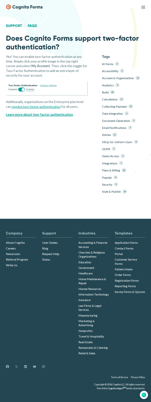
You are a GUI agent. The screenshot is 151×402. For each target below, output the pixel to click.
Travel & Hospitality (91, 336)
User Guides (50, 242)
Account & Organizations (119, 78)
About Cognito (15, 242)
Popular (109, 177)
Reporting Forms (125, 286)
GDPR (108, 149)
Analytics (110, 85)
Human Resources (89, 288)
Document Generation (118, 120)
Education (84, 262)
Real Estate (85, 342)
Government (86, 267)
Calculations (112, 99)
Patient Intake (124, 269)
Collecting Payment (117, 106)
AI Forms (109, 64)
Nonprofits (85, 330)
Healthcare (85, 273)
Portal (119, 254)
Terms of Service (119, 377)
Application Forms (126, 242)
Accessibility (112, 71)
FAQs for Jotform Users (119, 142)
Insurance (84, 300)
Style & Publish (114, 191)
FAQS (32, 25)
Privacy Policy (138, 377)
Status (46, 259)
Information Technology (93, 294)
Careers (11, 248)
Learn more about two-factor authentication (39, 114)
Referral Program (17, 259)
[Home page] (24, 7)
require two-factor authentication (36, 106)
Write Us (11, 265)
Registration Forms (127, 280)
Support (14, 25)
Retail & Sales (86, 353)
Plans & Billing (113, 170)
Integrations (112, 163)
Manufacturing (87, 315)
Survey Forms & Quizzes (130, 291)
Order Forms (123, 274)
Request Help (50, 254)
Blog (45, 248)
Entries (109, 134)
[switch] (143, 7)
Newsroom (13, 254)
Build (108, 92)
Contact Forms (124, 248)
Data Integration (114, 113)
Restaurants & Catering (93, 347)
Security (109, 184)
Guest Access (112, 156)
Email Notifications (116, 127)
